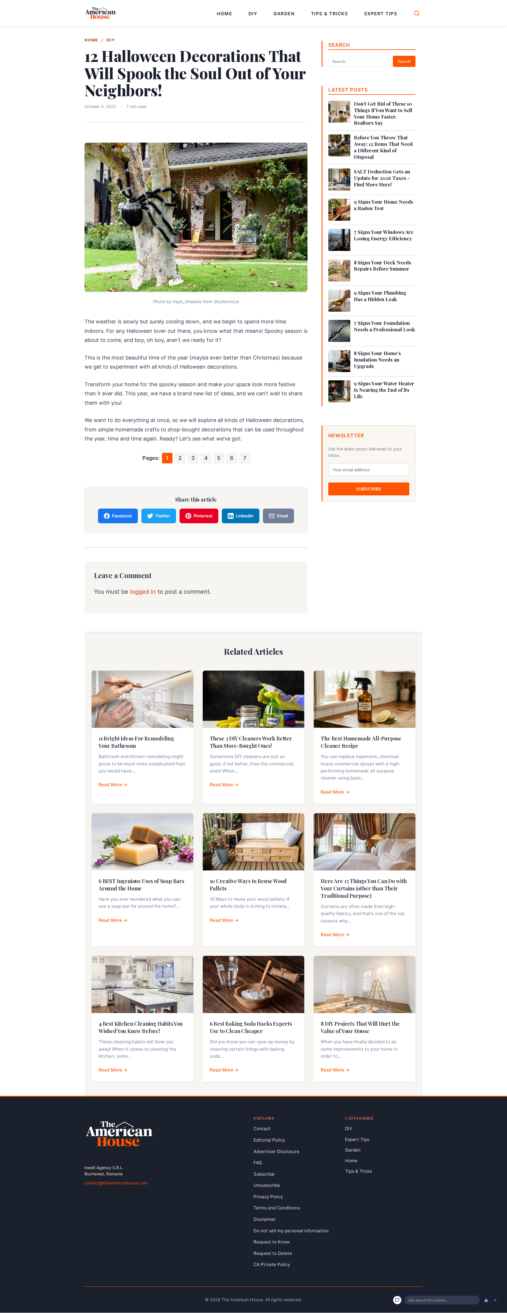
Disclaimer (265, 1219)
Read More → (113, 784)
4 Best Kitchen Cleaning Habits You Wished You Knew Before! (141, 1027)
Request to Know (272, 1242)
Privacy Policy (268, 1196)
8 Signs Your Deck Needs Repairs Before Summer (382, 265)
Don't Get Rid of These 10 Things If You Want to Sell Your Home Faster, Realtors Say (383, 113)
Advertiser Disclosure (276, 1151)
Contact (262, 1129)
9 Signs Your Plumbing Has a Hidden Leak (380, 296)
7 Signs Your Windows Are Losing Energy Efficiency (383, 235)
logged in (143, 591)
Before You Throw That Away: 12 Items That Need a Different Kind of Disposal (383, 147)
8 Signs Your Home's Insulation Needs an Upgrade (377, 359)
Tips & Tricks (329, 13)
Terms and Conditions (277, 1208)
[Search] (416, 13)
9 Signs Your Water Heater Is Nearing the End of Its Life (384, 389)
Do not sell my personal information (291, 1230)
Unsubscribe (267, 1185)
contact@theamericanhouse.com (116, 1182)
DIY (253, 13)
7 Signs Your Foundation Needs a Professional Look (384, 326)
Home (224, 13)
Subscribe (368, 489)
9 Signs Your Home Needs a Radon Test (383, 205)
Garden (284, 13)
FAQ (258, 1162)
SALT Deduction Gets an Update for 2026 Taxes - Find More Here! (382, 178)
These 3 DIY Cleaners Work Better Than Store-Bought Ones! (251, 742)
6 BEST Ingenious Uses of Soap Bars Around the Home (141, 884)
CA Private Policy (272, 1265)
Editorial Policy (269, 1140)
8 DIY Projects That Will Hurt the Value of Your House (360, 1027)
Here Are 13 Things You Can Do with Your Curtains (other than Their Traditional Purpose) (364, 888)
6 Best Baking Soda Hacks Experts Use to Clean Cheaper (251, 1027)
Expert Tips (381, 13)
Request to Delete (273, 1253)
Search (404, 61)
